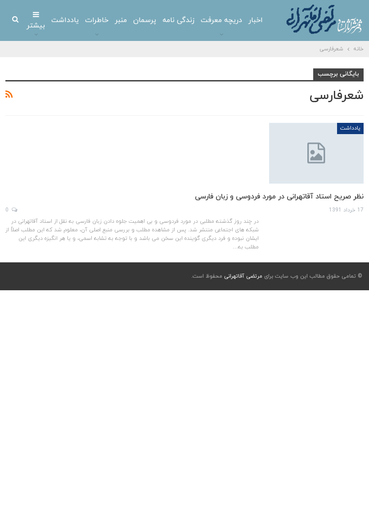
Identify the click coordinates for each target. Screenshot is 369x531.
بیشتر (36, 26)
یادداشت (65, 20)
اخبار (255, 20)
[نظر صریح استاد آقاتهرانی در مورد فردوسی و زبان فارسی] (316, 153)
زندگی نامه (178, 20)
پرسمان (144, 20)
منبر (121, 20)
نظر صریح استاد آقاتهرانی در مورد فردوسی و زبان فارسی (279, 197)
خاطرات (96, 20)
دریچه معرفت (221, 20)
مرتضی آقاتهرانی (243, 276)
